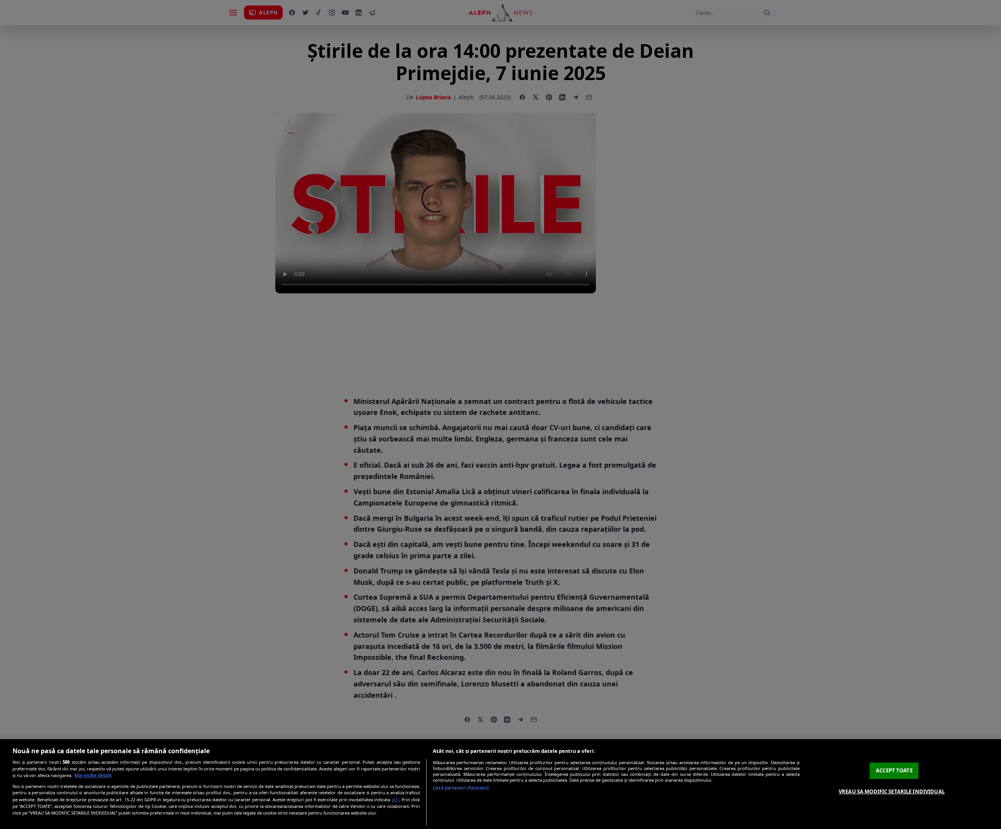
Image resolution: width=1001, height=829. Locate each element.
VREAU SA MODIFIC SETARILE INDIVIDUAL (892, 791)
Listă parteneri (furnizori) (461, 788)
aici (395, 799)
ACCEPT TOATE (894, 770)
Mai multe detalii (92, 775)
